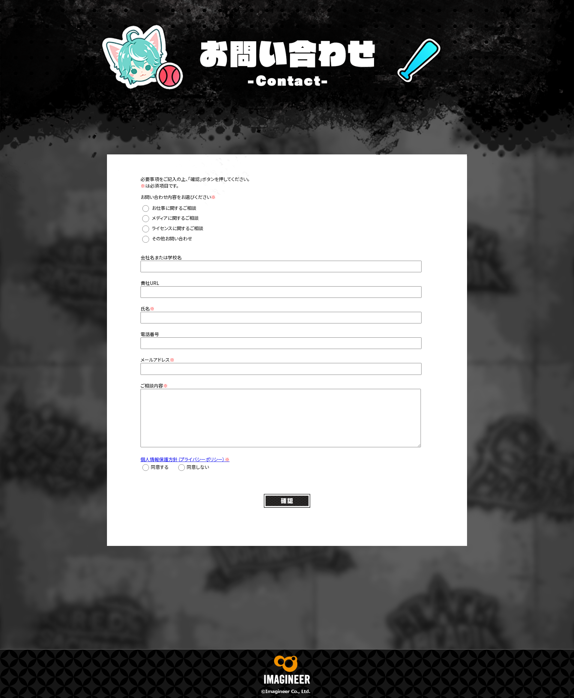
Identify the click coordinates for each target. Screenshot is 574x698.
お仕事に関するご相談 (174, 208)
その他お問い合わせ (172, 238)
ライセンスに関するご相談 (177, 228)
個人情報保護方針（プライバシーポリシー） (185, 459)
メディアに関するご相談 (175, 218)
